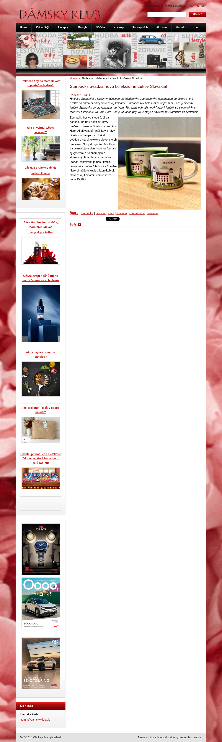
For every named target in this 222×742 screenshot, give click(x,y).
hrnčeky (101, 213)
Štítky (74, 213)
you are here (137, 213)
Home (73, 78)
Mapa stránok (175, 6)
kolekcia (121, 213)
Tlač (201, 6)
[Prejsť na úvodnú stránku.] (60, 17)
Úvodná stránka (153, 6)
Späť (73, 224)
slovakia (152, 213)
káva (111, 213)
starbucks (87, 213)
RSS (191, 6)
